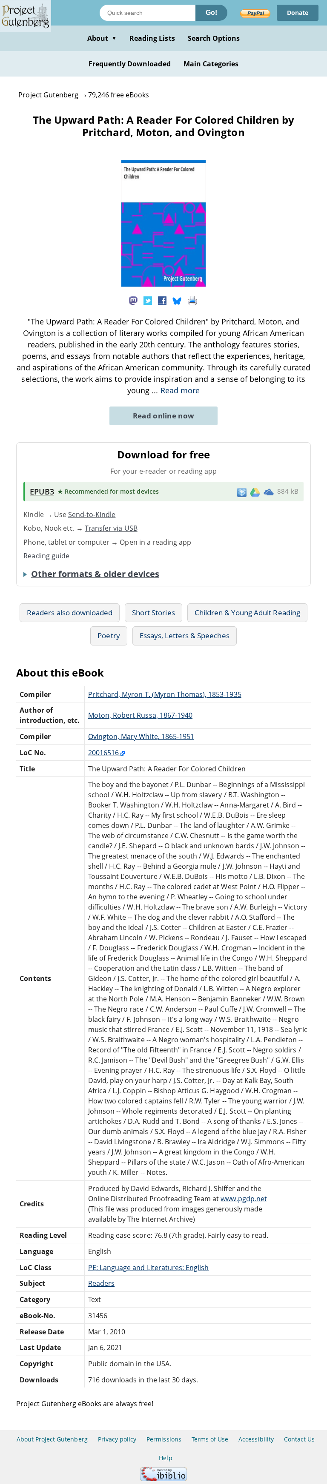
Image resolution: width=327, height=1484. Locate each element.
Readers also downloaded (69, 612)
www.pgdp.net (244, 1198)
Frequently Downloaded (130, 63)
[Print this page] (192, 300)
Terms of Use (210, 1439)
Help (165, 1458)
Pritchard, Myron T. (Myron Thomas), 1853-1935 (164, 694)
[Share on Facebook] (162, 300)
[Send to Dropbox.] (242, 491)
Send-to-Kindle (92, 514)
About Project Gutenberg (52, 1439)
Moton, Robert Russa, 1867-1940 (140, 715)
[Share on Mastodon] (133, 300)
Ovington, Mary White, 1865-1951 (141, 736)
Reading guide (46, 555)
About (102, 38)
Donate (297, 13)
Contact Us (299, 1439)
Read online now (164, 416)
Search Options (214, 38)
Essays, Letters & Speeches (184, 635)
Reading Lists (152, 38)
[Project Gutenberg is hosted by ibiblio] (163, 1479)
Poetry (109, 635)
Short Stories (153, 612)
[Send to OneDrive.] (269, 491)
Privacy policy (117, 1439)
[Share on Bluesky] (177, 300)
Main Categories (211, 63)
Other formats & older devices (95, 574)
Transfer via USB (111, 528)
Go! (211, 12)
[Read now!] (163, 284)
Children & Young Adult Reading (247, 612)
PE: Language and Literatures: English (148, 1267)
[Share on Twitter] (147, 300)
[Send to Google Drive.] (255, 491)
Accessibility (256, 1439)
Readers (101, 1283)
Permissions (163, 1439)
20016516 (104, 752)
